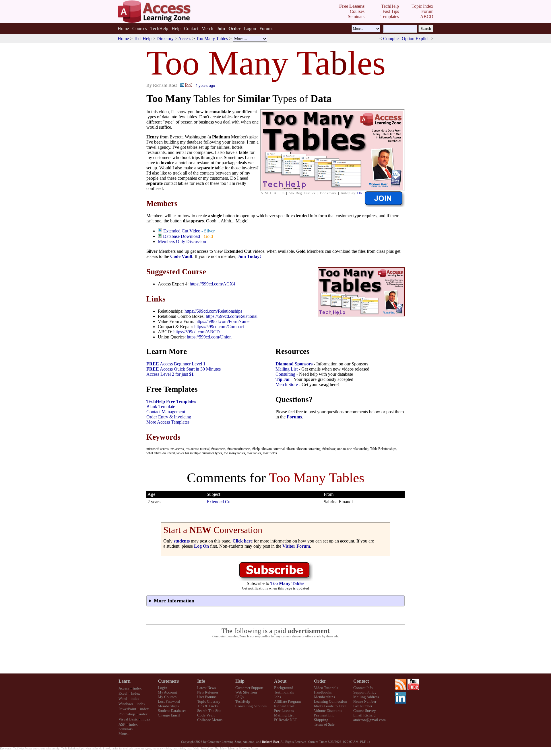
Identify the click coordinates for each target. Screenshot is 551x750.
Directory (165, 38)
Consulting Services (251, 706)
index (137, 688)
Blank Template (160, 406)
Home (123, 28)
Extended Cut (219, 501)
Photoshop (127, 714)
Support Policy (365, 692)
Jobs (277, 697)
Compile (391, 38)
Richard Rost (284, 706)
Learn (125, 681)
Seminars (126, 729)
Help (176, 28)
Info (201, 681)
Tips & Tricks (207, 706)
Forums (266, 28)
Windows (126, 704)
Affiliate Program (287, 701)
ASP (122, 724)
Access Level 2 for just (170, 374)
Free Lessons (284, 710)
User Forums (206, 697)
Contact (191, 28)
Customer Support (249, 688)
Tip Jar (283, 379)
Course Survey (364, 710)
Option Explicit (416, 38)
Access (184, 38)
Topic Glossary (208, 701)
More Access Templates (167, 422)
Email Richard (364, 715)
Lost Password (169, 701)
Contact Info (363, 688)
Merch (207, 28)
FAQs (239, 697)
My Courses (167, 697)
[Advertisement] (275, 656)
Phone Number (364, 701)
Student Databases (172, 710)
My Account (167, 692)
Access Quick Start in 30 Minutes (183, 369)
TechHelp (159, 28)
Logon (250, 28)
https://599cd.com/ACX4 (212, 283)
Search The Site (209, 710)
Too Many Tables (212, 38)
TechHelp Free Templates (171, 401)
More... (124, 733)
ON (359, 193)
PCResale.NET (285, 720)
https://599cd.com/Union (209, 336)
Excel (123, 693)
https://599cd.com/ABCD (196, 331)
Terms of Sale (324, 724)
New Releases (207, 692)
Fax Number (362, 706)
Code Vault (181, 256)
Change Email (169, 715)
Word (123, 698)
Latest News (206, 688)
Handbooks (323, 692)
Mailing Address (366, 697)
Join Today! (249, 256)
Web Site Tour (246, 692)
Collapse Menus (209, 720)
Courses (139, 28)
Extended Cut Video (181, 230)
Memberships (168, 706)
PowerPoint (127, 709)
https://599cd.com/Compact (219, 326)
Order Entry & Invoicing (168, 416)
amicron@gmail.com (369, 720)
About (280, 681)
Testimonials (284, 692)
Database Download (181, 236)
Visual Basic (128, 719)
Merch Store (287, 384)
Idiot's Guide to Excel (331, 706)
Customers (168, 681)
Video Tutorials (326, 688)
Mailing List (287, 369)
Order (320, 681)
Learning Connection (330, 701)
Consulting (285, 374)
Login (162, 688)
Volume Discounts (328, 710)
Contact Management (165, 411)
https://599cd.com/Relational (231, 316)
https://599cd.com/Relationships (213, 311)
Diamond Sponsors (294, 363)
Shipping (321, 720)
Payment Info (324, 715)
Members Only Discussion (182, 241)
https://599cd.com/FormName (222, 321)
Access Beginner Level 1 (175, 363)
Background (283, 688)
